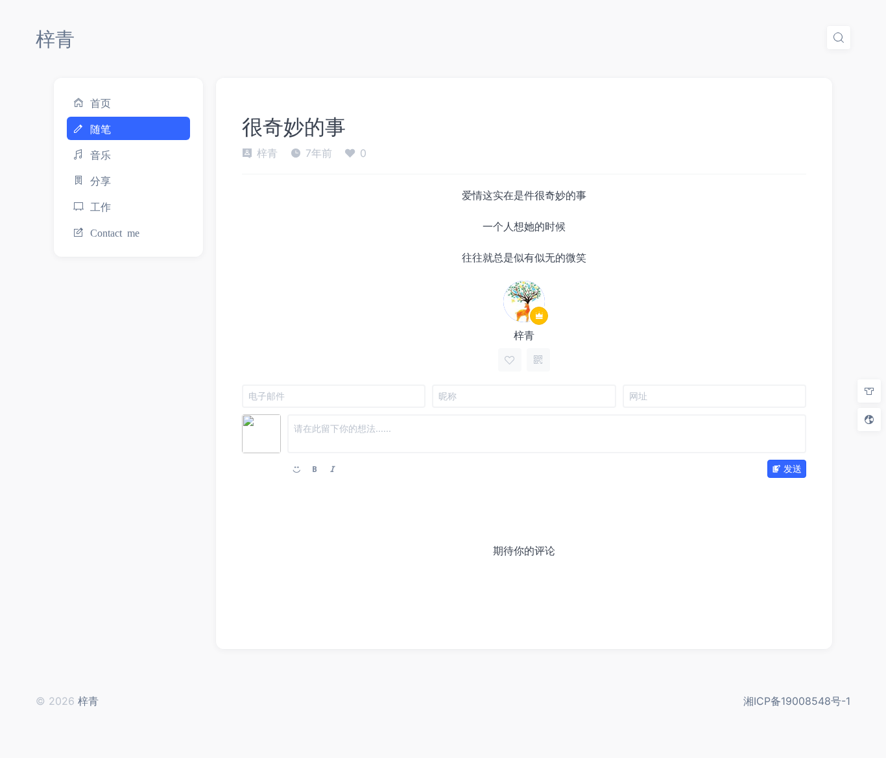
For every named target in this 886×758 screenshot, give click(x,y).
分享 (100, 180)
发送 (793, 468)
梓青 (55, 39)
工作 (100, 206)
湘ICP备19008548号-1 (796, 700)
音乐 (100, 154)
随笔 (100, 128)
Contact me (114, 232)
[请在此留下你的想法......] (546, 433)
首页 (100, 102)
